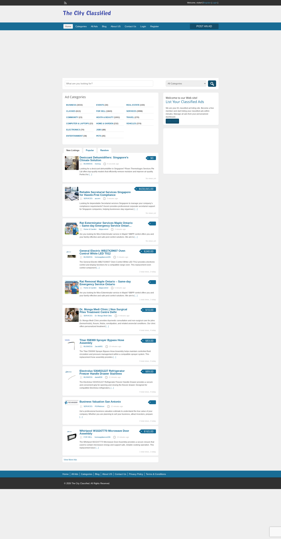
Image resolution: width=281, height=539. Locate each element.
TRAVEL (130, 117)
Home (68, 26)
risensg (98, 164)
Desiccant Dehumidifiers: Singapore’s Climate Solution (104, 159)
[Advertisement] (140, 54)
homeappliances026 (103, 257)
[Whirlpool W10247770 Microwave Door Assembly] (72, 442)
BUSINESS (71, 105)
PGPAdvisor (99, 406)
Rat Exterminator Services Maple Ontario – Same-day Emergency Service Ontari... (106, 224)
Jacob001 (99, 346)
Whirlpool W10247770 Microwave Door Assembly (104, 432)
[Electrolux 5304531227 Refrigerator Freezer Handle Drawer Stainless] (72, 383)
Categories (81, 26)
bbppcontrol (103, 229)
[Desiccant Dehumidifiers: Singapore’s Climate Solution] (72, 169)
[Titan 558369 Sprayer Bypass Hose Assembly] (72, 352)
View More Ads (70, 460)
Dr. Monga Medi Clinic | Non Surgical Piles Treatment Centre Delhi (103, 311)
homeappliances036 (102, 437)
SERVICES (131, 111)
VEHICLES (131, 123)
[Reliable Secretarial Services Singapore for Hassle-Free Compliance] (72, 200)
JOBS (99, 130)
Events (100, 105)
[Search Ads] (212, 83)
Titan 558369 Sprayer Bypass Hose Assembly (102, 341)
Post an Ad (204, 26)
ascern (97, 198)
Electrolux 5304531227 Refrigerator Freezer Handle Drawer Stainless (102, 372)
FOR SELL (101, 111)
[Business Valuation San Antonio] (72, 404)
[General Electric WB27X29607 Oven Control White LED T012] (72, 262)
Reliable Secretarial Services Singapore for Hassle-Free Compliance (105, 193)
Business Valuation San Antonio (100, 401)
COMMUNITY (72, 117)
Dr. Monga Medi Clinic (103, 316)
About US (115, 26)
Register (207, 3)
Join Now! (172, 121)
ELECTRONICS (73, 130)
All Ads (94, 26)
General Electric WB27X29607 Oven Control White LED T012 (102, 252)
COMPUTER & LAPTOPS (77, 123)
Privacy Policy (136, 474)
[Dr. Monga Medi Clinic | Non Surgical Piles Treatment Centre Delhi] (72, 321)
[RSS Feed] (65, 2)
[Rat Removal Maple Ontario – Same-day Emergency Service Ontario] (72, 293)
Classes (70, 111)
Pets (98, 136)
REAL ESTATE (133, 105)
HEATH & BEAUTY (105, 117)
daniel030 (98, 377)
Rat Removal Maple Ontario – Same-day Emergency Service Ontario (105, 283)
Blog (104, 26)
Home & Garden (104, 123)
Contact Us (130, 26)
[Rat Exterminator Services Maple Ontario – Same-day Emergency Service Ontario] (72, 235)
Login (214, 3)
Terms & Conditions (156, 474)
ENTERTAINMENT (74, 136)
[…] (90, 174)
